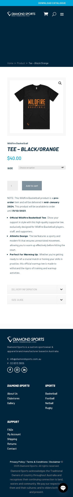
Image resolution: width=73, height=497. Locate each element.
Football (49, 398)
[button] (60, 83)
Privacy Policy (17, 461)
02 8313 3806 (17, 363)
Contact (12, 448)
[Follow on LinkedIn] (24, 370)
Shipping (12, 439)
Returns (11, 443)
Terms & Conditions (37, 461)
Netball (49, 403)
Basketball (51, 393)
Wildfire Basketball (17, 143)
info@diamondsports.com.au (25, 358)
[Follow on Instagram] (17, 370)
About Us (12, 393)
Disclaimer (54, 461)
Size (10, 168)
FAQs (10, 429)
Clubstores (13, 398)
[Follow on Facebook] (10, 370)
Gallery (11, 403)
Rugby (48, 407)
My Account (14, 434)
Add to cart (32, 185)
